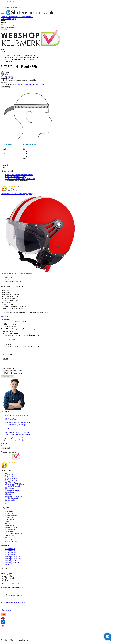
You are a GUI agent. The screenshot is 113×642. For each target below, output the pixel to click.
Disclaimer (9, 502)
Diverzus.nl (9, 565)
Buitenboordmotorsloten (13, 533)
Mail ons (17, 423)
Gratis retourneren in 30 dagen (15, 177)
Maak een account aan (13, 7)
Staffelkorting (10, 482)
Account (4, 51)
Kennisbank (9, 492)
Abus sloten (9, 517)
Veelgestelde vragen (12, 490)
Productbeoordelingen (13, 281)
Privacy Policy (10, 500)
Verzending (9, 474)
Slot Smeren (9, 488)
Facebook (17, 432)
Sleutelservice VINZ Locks (14, 484)
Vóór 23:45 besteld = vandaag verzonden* (20, 179)
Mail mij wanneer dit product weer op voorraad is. (18, 80)
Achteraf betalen (11, 478)
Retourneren (9, 476)
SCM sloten (9, 537)
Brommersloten (10, 529)
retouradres (18, 595)
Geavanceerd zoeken (8, 27)
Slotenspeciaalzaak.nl (12, 557)
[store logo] (29, 15)
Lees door (4, 316)
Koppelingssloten (11, 515)
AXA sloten (9, 519)
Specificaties (9, 277)
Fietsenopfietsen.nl (11, 561)
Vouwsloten (9, 521)
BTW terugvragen (11, 480)
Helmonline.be (10, 551)
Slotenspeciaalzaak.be (13, 559)
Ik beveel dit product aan (14, 373)
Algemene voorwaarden (13, 496)
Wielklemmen (10, 535)
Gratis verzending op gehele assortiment (19, 175)
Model (3, 49)
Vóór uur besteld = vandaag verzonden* (17, 17)
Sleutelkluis (9, 531)
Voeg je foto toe (8, 369)
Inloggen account (7, 610)
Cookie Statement (11, 498)
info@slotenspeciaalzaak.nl (15, 602)
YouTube (18, 434)
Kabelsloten (9, 513)
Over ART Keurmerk (12, 486)
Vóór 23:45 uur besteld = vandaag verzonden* (21, 55)
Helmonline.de (10, 553)
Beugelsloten (9, 511)
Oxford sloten (10, 523)
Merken (8, 494)
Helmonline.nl (10, 549)
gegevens (25, 440)
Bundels (8, 279)
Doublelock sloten (11, 527)
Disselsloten (9, 525)
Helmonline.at (10, 555)
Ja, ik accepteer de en (24, 84)
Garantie (8, 504)
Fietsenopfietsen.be (12, 563)
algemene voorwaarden (25, 84)
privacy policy (40, 84)
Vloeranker (9, 539)
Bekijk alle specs (7, 331)
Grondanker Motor (11, 541)
